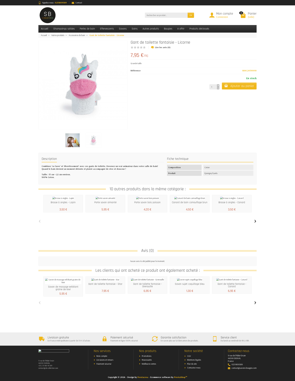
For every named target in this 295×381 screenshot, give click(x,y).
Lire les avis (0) (162, 47)
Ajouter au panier (242, 86)
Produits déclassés (199, 28)
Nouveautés (147, 359)
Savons (123, 28)
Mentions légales (194, 359)
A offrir (180, 28)
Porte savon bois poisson (147, 202)
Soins (135, 28)
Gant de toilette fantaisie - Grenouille (147, 285)
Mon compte (101, 356)
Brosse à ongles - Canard (231, 202)
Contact (78, 2)
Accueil (44, 28)
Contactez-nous (193, 367)
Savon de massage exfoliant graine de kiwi (63, 288)
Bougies (168, 28)
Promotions (146, 356)
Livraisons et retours (104, 359)
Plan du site (192, 363)
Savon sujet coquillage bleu (190, 284)
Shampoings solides (64, 28)
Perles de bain (87, 28)
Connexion (222, 17)
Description (49, 159)
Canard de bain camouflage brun (189, 202)
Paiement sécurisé (103, 363)
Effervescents (107, 28)
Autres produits (151, 28)
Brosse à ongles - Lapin (63, 202)
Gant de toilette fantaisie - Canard (232, 285)
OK (190, 15)
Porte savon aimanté (105, 202)
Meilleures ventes (149, 363)
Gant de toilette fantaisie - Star (105, 284)
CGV (189, 356)
